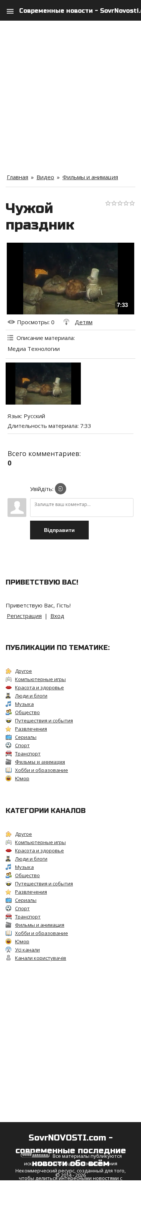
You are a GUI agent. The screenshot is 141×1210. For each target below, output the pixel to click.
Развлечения (31, 728)
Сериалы (25, 737)
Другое (23, 671)
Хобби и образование (41, 770)
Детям (83, 322)
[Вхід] (60, 488)
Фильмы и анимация (90, 177)
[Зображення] (43, 384)
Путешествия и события (44, 720)
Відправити (59, 530)
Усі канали (27, 949)
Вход (57, 615)
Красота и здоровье (39, 687)
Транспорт (28, 753)
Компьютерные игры (40, 679)
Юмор (22, 778)
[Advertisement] (70, 91)
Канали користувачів (40, 958)
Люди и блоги (31, 695)
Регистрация (24, 615)
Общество (27, 712)
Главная (17, 177)
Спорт (22, 745)
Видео (45, 177)
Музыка (24, 704)
